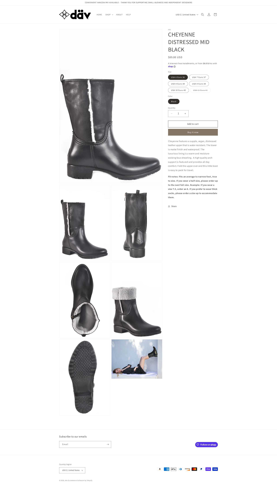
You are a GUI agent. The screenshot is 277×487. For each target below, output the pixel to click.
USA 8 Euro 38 (178, 83)
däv (66, 480)
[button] (109, 15)
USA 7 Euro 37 (199, 77)
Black (173, 101)
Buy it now (193, 132)
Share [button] (174, 206)
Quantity (171, 108)
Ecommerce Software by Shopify (80, 480)
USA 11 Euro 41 (202, 91)
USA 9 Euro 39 (199, 83)
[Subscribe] (108, 444)
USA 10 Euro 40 (178, 90)
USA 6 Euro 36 (178, 77)
